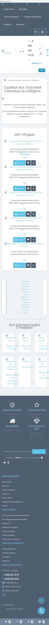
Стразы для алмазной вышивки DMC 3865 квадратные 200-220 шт (24, 201)
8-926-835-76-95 (12, 578)
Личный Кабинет (9, 549)
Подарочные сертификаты (12, 502)
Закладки (6, 557)
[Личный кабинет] (44, 32)
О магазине (9, 9)
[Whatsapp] (3, 594)
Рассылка (6, 561)
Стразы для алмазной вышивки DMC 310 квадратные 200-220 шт (24, 150)
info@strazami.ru (11, 583)
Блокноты (27, 366)
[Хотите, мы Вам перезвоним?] (41, 611)
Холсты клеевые (43, 347)
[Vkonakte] (4, 462)
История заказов (8, 553)
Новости (7, 24)
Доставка (23, 9)
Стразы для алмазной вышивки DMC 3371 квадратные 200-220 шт (24, 176)
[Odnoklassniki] (7, 462)
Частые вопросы (11, 16)
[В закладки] (28, 163)
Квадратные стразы (12, 347)
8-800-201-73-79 (12, 574)
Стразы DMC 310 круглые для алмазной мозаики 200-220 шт (24, 252)
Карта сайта (7, 498)
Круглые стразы (26, 347)
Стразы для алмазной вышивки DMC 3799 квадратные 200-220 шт (24, 227)
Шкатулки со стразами (11, 539)
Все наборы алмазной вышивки (14, 519)
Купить (20, 163)
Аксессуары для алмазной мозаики (12, 379)
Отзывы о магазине (32, 16)
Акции (4, 505)
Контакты (20, 24)
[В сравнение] (33, 163)
